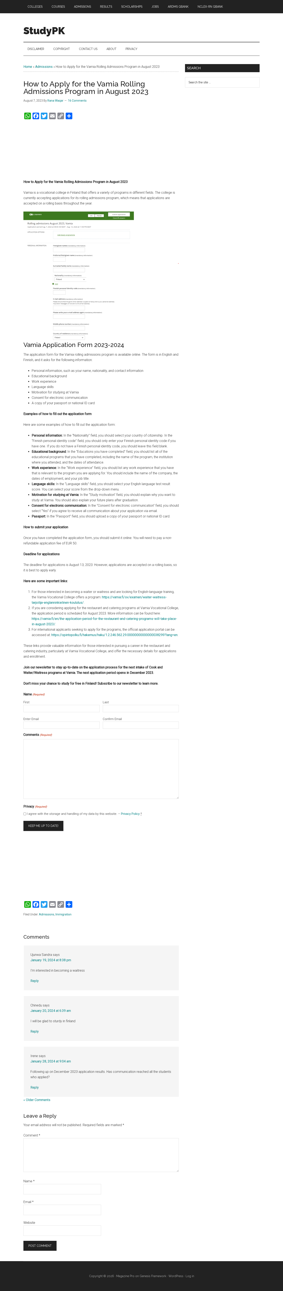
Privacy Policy (130, 814)
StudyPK (44, 31)
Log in (190, 1276)
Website (29, 1223)
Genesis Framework (153, 1276)
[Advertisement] (101, 149)
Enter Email (31, 719)
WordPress (175, 1276)
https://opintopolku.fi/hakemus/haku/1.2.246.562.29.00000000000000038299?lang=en (114, 635)
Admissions (44, 67)
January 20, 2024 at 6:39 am (50, 1011)
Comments (37, 735)
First (26, 702)
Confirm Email (112, 719)
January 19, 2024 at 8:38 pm (50, 960)
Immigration (63, 914)
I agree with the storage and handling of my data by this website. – (84, 814)
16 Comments (77, 100)
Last (106, 702)
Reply (34, 981)
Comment (31, 1135)
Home (27, 67)
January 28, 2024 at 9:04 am (50, 1061)
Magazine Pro (125, 1276)
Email (28, 1202)
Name (29, 1181)
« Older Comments (36, 1100)
